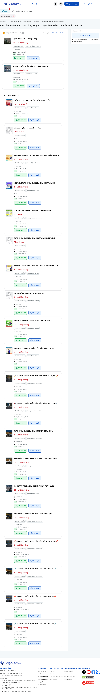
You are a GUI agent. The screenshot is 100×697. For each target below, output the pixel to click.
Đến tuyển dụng (89, 4)
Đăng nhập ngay (71, 4)
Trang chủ (3, 21)
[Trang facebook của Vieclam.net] (93, 672)
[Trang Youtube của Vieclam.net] (89, 672)
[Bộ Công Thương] (91, 683)
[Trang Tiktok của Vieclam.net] (84, 672)
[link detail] (33, 49)
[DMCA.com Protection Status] (91, 677)
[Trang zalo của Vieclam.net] (98, 672)
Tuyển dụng (13, 21)
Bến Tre (36, 21)
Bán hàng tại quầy (25, 21)
